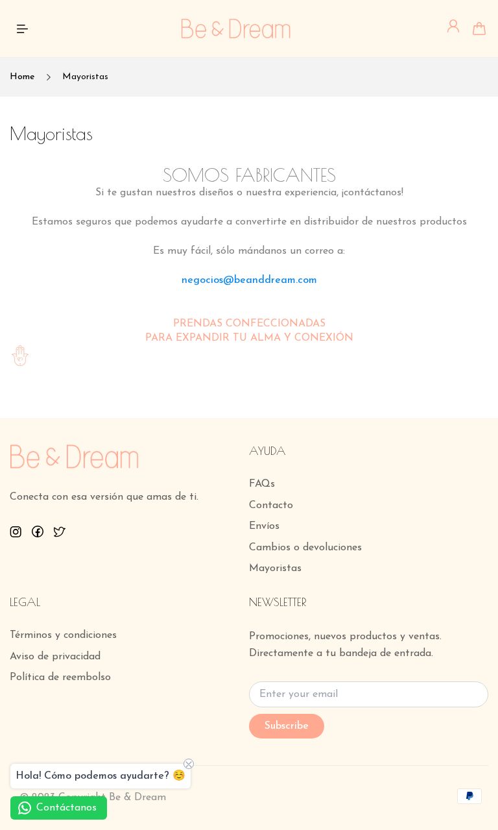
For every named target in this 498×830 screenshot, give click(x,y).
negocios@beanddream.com (249, 280)
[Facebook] (37, 531)
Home (22, 77)
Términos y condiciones (63, 635)
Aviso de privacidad (55, 657)
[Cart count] (479, 28)
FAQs (262, 484)
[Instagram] (15, 532)
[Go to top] (475, 785)
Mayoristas (275, 568)
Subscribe (287, 726)
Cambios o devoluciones (305, 548)
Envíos (264, 526)
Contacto (271, 505)
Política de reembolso (60, 677)
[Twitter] (59, 532)
